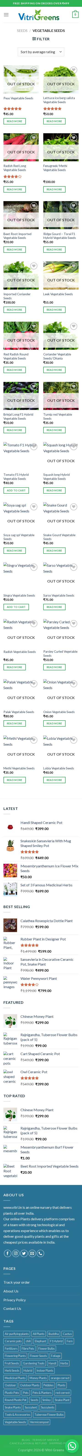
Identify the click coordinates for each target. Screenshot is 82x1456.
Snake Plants (13, 1407)
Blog (26, 1440)
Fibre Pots (28, 1348)
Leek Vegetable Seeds (58, 294)
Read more (14, 121)
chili (28, 1341)
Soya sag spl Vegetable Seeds (18, 537)
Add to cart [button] (16, 490)
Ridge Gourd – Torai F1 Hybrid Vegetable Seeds (59, 236)
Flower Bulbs (46, 1348)
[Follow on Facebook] (7, 1253)
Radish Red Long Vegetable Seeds (14, 168)
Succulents (47, 1407)
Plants (61, 1385)
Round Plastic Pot (15, 1400)
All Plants (38, 1334)
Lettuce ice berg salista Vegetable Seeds (59, 100)
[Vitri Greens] (38, 14)
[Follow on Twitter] (24, 1253)
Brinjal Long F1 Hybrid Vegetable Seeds (18, 416)
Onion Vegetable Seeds (59, 712)
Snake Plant (62, 1400)
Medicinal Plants (15, 1378)
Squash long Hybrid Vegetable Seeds (56, 477)
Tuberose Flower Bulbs (49, 1414)
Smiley (46, 1400)
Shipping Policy (61, 1443)
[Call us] (40, 1253)
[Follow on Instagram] (16, 1253)
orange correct (60, 1378)
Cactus (67, 1334)
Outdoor (10, 1385)
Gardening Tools (33, 1363)
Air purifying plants (17, 1334)
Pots (25, 1392)
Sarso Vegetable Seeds (58, 595)
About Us (10, 1291)
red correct (63, 1392)
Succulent (31, 1407)
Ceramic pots (13, 1341)
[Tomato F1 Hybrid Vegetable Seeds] (21, 456)
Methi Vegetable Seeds (19, 768)
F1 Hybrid (56, 1341)
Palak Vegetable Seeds (18, 712)
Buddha (54, 1334)
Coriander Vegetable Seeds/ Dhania (57, 356)
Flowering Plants (15, 1356)
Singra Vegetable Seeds (19, 595)
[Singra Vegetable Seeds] (21, 576)
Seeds (34, 1400)
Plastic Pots (12, 1392)
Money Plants (38, 1378)
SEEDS (22, 30)
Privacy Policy (14, 1300)
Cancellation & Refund (28, 1443)
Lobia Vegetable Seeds (58, 768)
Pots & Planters (42, 1392)
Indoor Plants (44, 1370)
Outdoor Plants (29, 1385)
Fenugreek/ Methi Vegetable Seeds (55, 168)
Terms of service (45, 1440)
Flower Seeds (38, 1356)
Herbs (64, 1363)
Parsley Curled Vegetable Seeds (60, 653)
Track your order (16, 1282)
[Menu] (6, 14)
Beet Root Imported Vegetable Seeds (17, 236)
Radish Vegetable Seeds (19, 652)
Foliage (55, 1356)
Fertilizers (11, 1348)
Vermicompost (39, 1422)
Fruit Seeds (12, 1363)
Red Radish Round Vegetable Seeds (15, 356)
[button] (72, 1446)
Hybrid (27, 1370)
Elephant (40, 1341)
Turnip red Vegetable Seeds (57, 416)
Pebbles (49, 1385)
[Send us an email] (32, 1253)
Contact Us (12, 1308)
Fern (70, 1341)
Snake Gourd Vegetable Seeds (59, 537)
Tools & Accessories (17, 1414)
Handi (52, 1363)
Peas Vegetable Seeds (18, 98)
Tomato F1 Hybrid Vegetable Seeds (16, 477)
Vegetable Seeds (15, 1422)
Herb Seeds (12, 1370)
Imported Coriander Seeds (17, 296)
